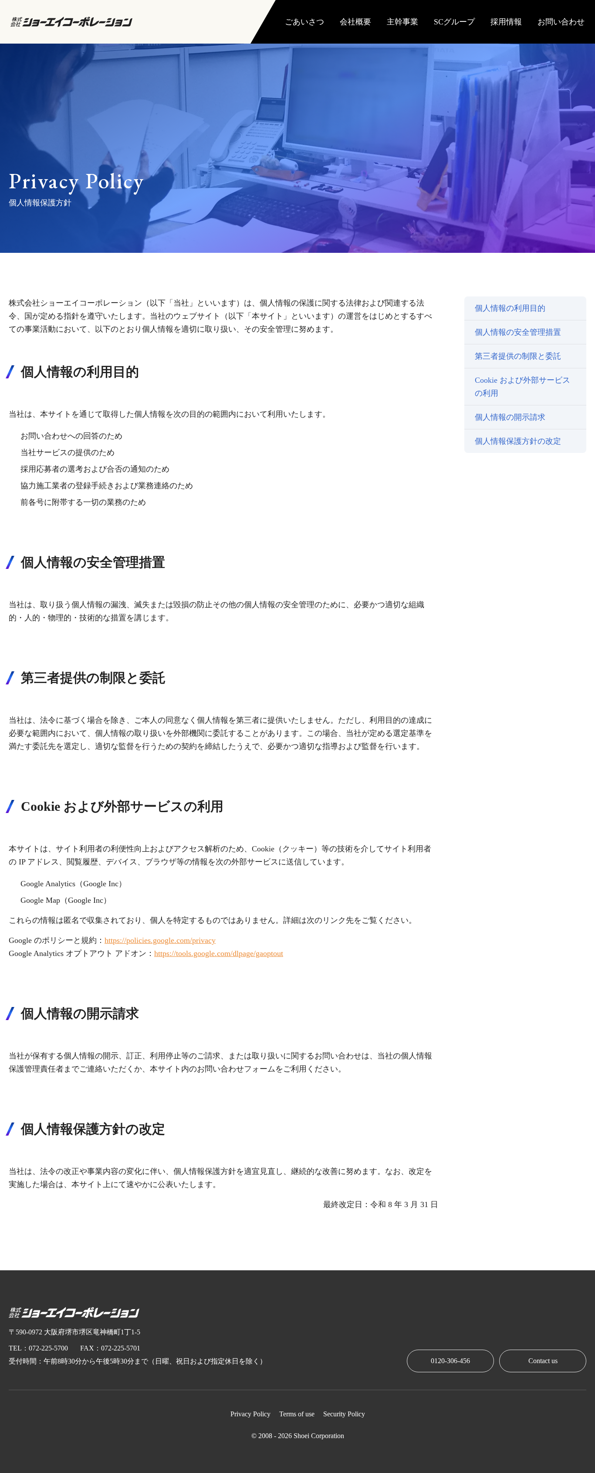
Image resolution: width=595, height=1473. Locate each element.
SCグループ (454, 21)
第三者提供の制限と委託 (518, 356)
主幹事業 (402, 21)
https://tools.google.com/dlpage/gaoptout (218, 953)
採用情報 (506, 21)
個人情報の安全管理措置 (518, 332)
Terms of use (296, 1414)
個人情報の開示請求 (510, 417)
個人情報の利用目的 (510, 308)
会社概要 (355, 21)
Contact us (543, 1360)
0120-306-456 (450, 1360)
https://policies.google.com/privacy (160, 940)
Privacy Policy (250, 1414)
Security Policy (344, 1414)
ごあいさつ (304, 21)
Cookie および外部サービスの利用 (522, 387)
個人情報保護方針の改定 (518, 441)
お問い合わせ (561, 21)
